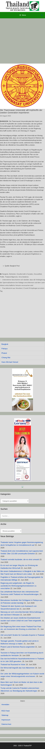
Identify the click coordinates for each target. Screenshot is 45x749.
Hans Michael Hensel (9, 362)
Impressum (5, 720)
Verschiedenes (24, 277)
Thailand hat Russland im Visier (13, 665)
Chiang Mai (5, 358)
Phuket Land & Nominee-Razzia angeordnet (18, 647)
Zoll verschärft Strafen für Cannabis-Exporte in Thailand (22, 635)
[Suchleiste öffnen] (42, 15)
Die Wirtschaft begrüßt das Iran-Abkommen (18, 668)
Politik (2, 277)
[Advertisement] (22, 41)
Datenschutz (6, 724)
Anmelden (5, 705)
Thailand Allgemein (11, 277)
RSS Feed (5, 711)
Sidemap (4, 715)
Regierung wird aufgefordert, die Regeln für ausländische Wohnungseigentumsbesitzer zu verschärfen (18, 585)
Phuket (4, 353)
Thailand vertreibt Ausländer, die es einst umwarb (20, 560)
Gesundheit (38, 274)
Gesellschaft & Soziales (25, 274)
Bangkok (5, 274)
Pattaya (4, 349)
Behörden (12, 274)
